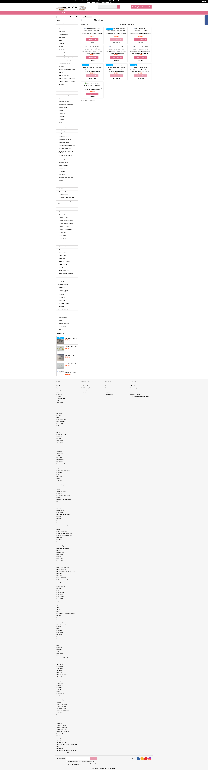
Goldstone (59, 483)
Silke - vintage (63, 264)
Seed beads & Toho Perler (66, 177)
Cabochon (62, 168)
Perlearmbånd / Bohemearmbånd (63, 291)
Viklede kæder (63, 183)
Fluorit (58, 474)
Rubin (57, 641)
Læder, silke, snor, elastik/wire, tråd (66, 202)
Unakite (58, 719)
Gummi (61, 212)
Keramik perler (60, 510)
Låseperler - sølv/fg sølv (65, 96)
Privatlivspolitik (84, 386)
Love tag (61, 84)
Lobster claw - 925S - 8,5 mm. (71, 364)
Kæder (61, 72)
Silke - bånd (62, 255)
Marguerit (61, 99)
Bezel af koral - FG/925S (92, 49)
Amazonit (59, 394)
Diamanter (62, 171)
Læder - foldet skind (64, 226)
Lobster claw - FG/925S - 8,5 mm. (71, 346)
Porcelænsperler (61, 622)
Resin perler (59, 632)
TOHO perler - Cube (61, 704)
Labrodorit (59, 537)
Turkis (57, 715)
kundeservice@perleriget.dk (141, 396)
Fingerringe (62, 287)
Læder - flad (62, 232)
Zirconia (58, 740)
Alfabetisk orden (63, 162)
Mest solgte (60, 334)
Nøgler (61, 110)
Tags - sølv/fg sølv (64, 128)
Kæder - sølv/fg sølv (64, 75)
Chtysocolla (59, 442)
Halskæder (62, 300)
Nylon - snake (62, 238)
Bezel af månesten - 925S (116, 49)
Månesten (59, 573)
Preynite (58, 626)
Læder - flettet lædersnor (66, 223)
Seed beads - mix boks (62, 662)
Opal (57, 607)
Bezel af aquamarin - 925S (92, 31)
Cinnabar (58, 445)
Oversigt (58, 390)
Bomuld (61, 206)
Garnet (58, 478)
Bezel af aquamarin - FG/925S (116, 31)
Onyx (57, 605)
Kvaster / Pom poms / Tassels (67, 69)
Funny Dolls (61, 282)
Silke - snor (62, 258)
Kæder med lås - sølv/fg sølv (67, 78)
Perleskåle (62, 113)
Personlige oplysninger (111, 386)
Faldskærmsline (63, 209)
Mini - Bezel (62, 31)
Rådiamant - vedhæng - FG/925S (71, 338)
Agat (57, 392)
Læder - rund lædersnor (65, 229)
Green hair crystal (61, 485)
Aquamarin (59, 407)
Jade (57, 504)
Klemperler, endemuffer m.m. (67, 61)
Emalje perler (60, 459)
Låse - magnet (63, 90)
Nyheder (58, 388)
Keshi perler (62, 174)
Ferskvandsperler (61, 464)
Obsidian (58, 603)
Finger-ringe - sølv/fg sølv (66, 55)
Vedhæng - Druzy (64, 134)
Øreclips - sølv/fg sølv (65, 148)
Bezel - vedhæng (62, 26)
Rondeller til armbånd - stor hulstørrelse (66, 198)
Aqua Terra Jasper (61, 405)
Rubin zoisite (59, 643)
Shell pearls (59, 666)
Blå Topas (59, 426)
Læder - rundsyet (63, 217)
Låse (60, 87)
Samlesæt (61, 306)
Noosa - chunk (63, 107)
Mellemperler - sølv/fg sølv (66, 104)
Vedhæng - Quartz (64, 142)
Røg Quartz (59, 649)
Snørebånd (62, 267)
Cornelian (59, 451)
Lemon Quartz (60, 552)
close (204, 1)
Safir (57, 651)
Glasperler (59, 480)
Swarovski (59, 698)
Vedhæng (62, 131)
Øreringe (61, 294)
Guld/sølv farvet (60, 487)
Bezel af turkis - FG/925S (92, 85)
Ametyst (58, 396)
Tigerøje (58, 702)
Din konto (108, 382)
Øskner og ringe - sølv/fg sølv (67, 145)
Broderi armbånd (63, 309)
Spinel (58, 691)
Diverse (60, 315)
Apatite (58, 400)
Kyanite (58, 527)
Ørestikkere (62, 297)
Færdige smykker (63, 284)
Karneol (58, 508)
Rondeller (61, 119)
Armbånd (61, 40)
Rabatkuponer (109, 394)
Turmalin (58, 717)
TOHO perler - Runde (62, 706)
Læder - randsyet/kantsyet (66, 220)
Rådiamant (59, 630)
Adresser (107, 392)
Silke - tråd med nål (64, 261)
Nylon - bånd (62, 235)
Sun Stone (59, 696)
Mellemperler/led (64, 101)
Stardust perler (63, 125)
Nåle (60, 320)
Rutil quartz (59, 647)
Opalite (58, 609)
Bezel (60, 29)
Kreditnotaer (108, 390)
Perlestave (62, 116)
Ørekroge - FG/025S (71, 372)
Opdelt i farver (63, 189)
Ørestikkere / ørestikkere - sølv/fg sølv (65, 156)
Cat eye (58, 438)
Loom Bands (61, 312)
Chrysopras (59, 440)
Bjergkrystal (59, 424)
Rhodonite (59, 634)
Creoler (61, 46)
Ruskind (61, 244)
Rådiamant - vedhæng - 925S (71, 355)
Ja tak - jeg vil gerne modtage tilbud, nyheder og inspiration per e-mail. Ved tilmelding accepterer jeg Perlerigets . (82, 763)
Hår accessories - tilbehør (65, 276)
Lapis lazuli (59, 540)
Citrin (57, 447)
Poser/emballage (64, 323)
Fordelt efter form (63, 195)
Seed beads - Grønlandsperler (64, 660)
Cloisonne (59, 449)
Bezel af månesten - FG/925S (92, 67)
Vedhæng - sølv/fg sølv (65, 139)
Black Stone (59, 428)
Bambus (58, 415)
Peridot (58, 611)
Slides (60, 122)
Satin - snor (62, 250)
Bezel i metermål (63, 34)
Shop (63, 13)
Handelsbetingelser (86, 388)
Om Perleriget (84, 390)
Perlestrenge (62, 186)
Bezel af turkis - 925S (140, 67)
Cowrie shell (59, 453)
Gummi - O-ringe (63, 215)
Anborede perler (63, 165)
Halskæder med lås (64, 63)
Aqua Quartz (59, 402)
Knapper (61, 66)
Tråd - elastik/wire (64, 270)
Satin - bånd (62, 247)
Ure (59, 279)
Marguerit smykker (64, 303)
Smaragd (59, 681)
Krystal (58, 523)
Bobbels (61, 43)
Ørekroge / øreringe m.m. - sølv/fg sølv (66, 152)
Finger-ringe (62, 52)
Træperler (62, 180)
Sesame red (59, 664)
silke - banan (62, 253)
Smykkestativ (62, 326)
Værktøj (61, 329)
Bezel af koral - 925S (140, 31)
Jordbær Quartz (60, 506)
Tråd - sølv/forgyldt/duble (66, 273)
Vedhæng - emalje (64, 137)
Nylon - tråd (62, 241)
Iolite (57, 502)
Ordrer (107, 388)
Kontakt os (83, 392)
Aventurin (58, 411)
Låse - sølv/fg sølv (64, 93)
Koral (57, 521)
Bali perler (59, 413)
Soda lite (58, 689)
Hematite (58, 497)
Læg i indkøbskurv (92, 39)
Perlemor (58, 615)
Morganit (58, 588)
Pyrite (57, 628)
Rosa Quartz (59, 639)
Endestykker (62, 49)
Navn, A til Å (137, 25)
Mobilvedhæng (63, 317)
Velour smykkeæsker (64, 23)
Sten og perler (62, 160)
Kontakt (133, 382)
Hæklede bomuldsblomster (66, 58)
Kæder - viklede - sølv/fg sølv (67, 81)
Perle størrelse (63, 192)
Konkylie (58, 518)
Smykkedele (61, 37)
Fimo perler (59, 466)
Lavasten (58, 550)
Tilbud (58, 386)
